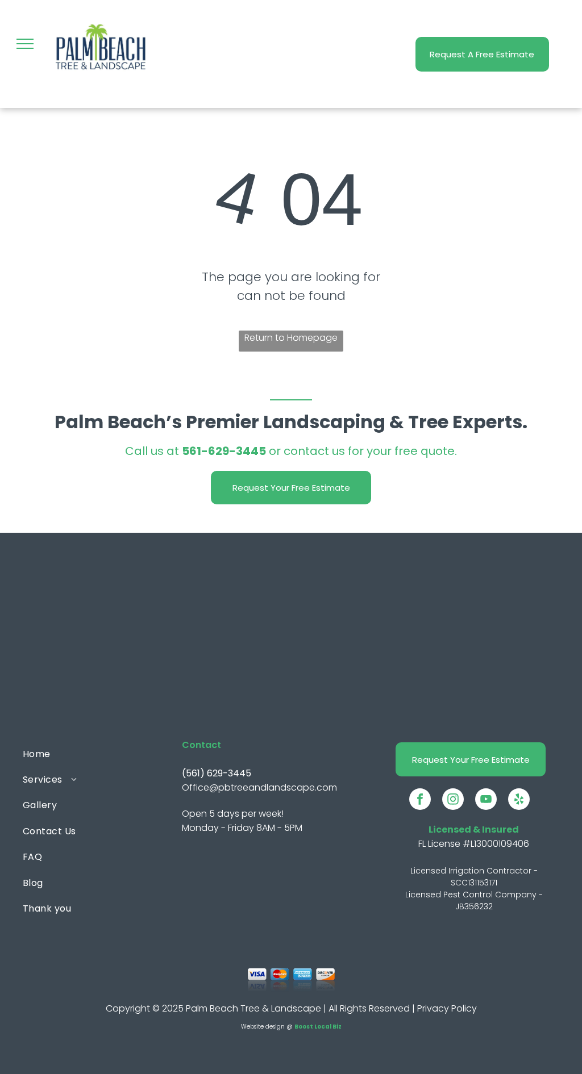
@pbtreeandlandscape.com (273, 787)
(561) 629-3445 (216, 773)
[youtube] (486, 800)
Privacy (433, 1008)
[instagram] (453, 800)
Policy (464, 1008)
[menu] (25, 43)
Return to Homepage (291, 337)
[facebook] (420, 800)
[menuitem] (86, 753)
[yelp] (519, 800)
